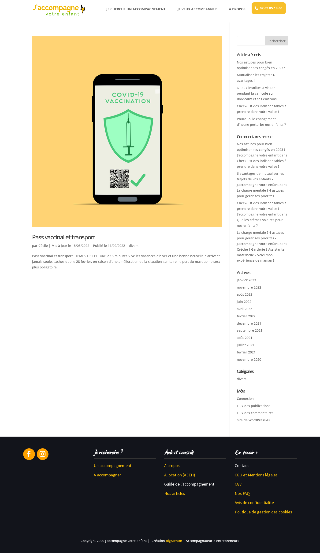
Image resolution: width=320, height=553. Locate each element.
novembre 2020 (249, 359)
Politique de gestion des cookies (263, 512)
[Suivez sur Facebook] (29, 454)
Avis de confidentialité (254, 502)
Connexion (245, 398)
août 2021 (244, 337)
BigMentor (174, 540)
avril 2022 (244, 309)
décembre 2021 (249, 323)
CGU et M (243, 475)
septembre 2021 (249, 330)
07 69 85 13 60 (271, 8)
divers (133, 245)
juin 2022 (244, 301)
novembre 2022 (249, 287)
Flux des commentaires (255, 413)
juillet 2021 (245, 345)
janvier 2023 (246, 280)
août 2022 (244, 294)
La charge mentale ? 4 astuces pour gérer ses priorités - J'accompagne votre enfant (260, 238)
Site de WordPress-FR (254, 420)
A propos (237, 9)
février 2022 (246, 316)
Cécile (43, 245)
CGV (238, 484)
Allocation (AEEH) (179, 475)
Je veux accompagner (197, 9)
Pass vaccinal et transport (63, 237)
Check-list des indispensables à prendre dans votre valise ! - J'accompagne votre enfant (262, 208)
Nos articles (174, 493)
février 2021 (246, 352)
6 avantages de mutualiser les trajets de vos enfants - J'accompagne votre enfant (260, 179)
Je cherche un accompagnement (135, 9)
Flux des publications (253, 406)
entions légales (264, 475)
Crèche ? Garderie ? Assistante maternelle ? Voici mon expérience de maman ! (260, 255)
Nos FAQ (242, 493)
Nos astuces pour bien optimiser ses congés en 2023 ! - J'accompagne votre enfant (262, 149)
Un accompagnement (112, 465)
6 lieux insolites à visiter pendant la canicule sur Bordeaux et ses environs (257, 93)
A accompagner (107, 475)
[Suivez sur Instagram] (42, 454)
